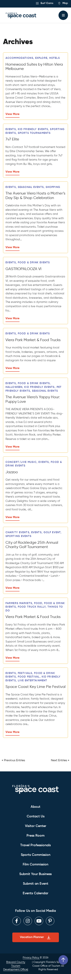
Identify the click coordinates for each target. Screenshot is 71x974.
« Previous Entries (13, 760)
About (35, 807)
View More (12, 114)
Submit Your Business (35, 874)
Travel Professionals (35, 845)
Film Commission (35, 864)
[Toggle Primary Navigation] (63, 15)
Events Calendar (35, 893)
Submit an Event (35, 883)
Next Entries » (60, 760)
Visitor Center (35, 826)
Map (65, 3)
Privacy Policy (31, 957)
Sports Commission (35, 855)
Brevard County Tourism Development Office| (15, 966)
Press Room (35, 835)
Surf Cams (46, 3)
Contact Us (35, 816)
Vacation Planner (32, 937)
